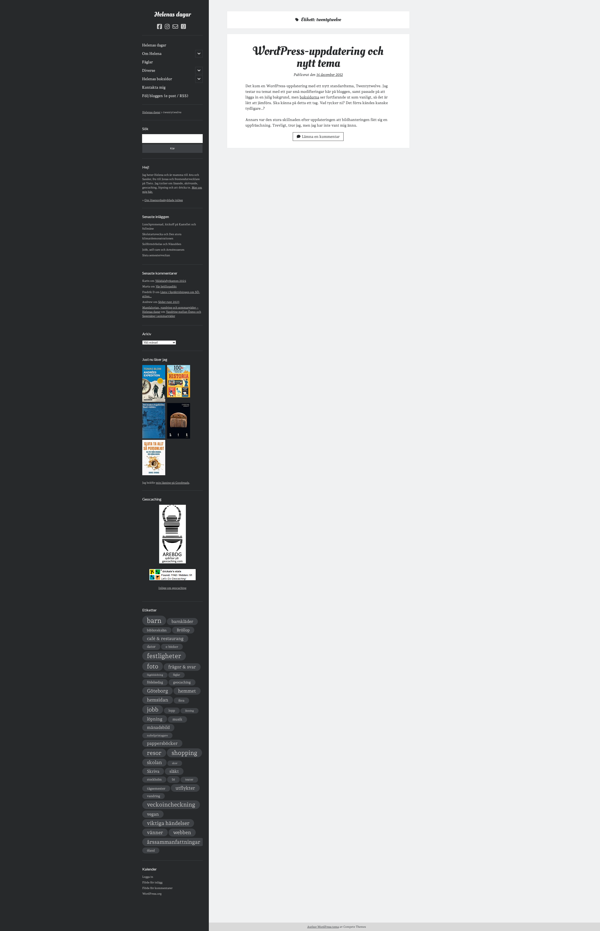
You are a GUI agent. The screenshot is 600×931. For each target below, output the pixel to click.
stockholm (154, 779)
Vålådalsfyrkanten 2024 (170, 281)
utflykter (185, 788)
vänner (155, 832)
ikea (181, 700)
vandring (153, 796)
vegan (153, 814)
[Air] (178, 437)
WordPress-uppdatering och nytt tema (318, 57)
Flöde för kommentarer (157, 888)
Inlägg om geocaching (172, 588)
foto (152, 666)
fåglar (176, 674)
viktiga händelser (168, 823)
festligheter (164, 656)
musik (177, 719)
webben (182, 832)
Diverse (148, 70)
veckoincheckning (171, 804)
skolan (154, 762)
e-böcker (172, 646)
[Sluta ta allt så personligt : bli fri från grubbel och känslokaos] (153, 474)
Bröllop (183, 630)
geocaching (182, 682)
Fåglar (147, 62)
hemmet (187, 691)
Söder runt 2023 (168, 302)
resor (154, 752)
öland (151, 850)
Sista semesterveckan (156, 255)
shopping (184, 752)
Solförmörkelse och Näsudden (161, 244)
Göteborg (157, 691)
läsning (189, 710)
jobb (152, 709)
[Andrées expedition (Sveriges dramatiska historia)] (153, 401)
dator (151, 647)
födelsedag (155, 682)
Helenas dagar (172, 14)
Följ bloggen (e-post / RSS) (165, 96)
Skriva (153, 771)
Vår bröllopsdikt (166, 286)
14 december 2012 (329, 74)
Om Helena (151, 53)
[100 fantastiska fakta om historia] (178, 396)
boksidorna (309, 97)
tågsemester (156, 788)
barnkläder (182, 621)
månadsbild (158, 727)
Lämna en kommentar (321, 136)
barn (154, 620)
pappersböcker (162, 743)
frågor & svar (182, 667)
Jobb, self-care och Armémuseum (163, 249)
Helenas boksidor (157, 79)
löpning (154, 718)
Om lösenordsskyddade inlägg (163, 200)
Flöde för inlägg (152, 882)
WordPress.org (151, 893)
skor (174, 763)
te (173, 779)
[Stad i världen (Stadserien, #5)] (153, 437)
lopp (172, 710)
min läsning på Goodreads (172, 482)
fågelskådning (155, 674)
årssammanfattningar (173, 842)
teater (189, 779)
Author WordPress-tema (323, 926)
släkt (174, 771)
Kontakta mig (153, 87)
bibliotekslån (157, 630)
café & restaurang (165, 638)
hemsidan (157, 700)
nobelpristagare (157, 735)
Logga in (147, 876)
